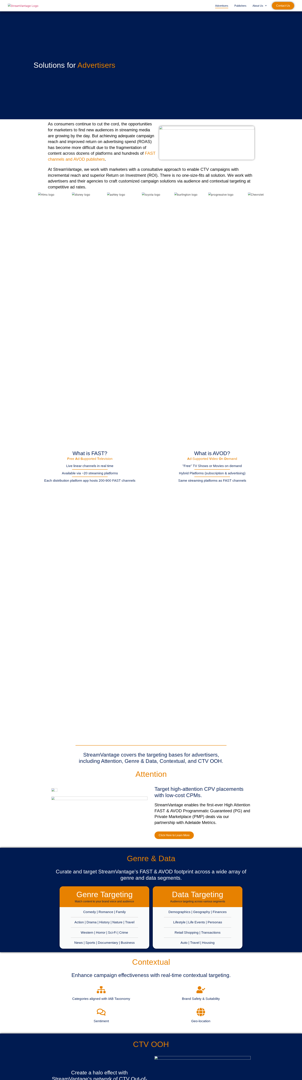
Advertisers (221, 5)
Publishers (240, 5)
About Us (258, 5)
